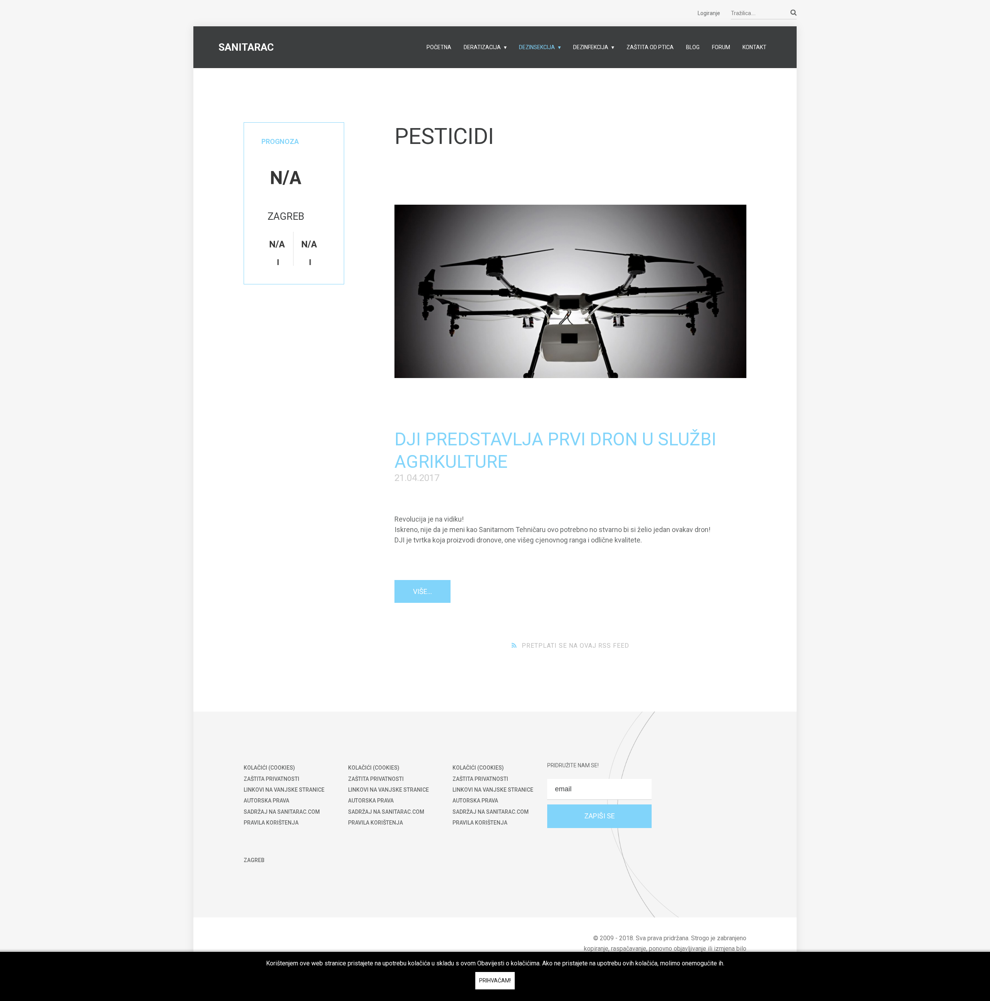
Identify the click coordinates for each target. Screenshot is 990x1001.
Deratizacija (482, 47)
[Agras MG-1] (570, 291)
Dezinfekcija (590, 47)
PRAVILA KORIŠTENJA (271, 823)
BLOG (693, 47)
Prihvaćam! (495, 980)
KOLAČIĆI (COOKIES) (269, 768)
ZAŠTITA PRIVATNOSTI (271, 779)
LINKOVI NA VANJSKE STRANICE (284, 790)
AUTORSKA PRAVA (266, 800)
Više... (422, 591)
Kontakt (754, 47)
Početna (439, 47)
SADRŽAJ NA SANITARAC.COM (282, 812)
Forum (721, 47)
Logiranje (709, 13)
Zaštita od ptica (650, 47)
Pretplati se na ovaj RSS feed (575, 645)
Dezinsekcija (537, 47)
